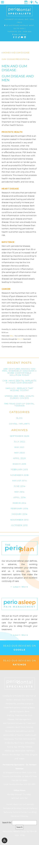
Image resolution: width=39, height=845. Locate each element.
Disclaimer (15, 816)
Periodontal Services (11, 808)
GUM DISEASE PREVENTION (15, 59)
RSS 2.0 (20, 339)
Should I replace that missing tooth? (19, 389)
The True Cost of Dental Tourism (19, 405)
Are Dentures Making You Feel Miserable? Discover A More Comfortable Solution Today (19, 372)
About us (17, 804)
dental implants (19, 424)
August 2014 (19, 481)
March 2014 (19, 503)
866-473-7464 (20, 35)
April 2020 (19, 458)
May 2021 (19, 447)
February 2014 (19, 509)
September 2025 (19, 436)
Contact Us (25, 812)
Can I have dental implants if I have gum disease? (19, 382)
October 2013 (19, 525)
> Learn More (19, 587)
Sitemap (24, 816)
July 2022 (19, 442)
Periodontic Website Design (15, 831)
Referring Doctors (11, 812)
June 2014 (19, 486)
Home (8, 804)
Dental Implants (29, 808)
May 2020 (19, 453)
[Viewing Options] (4, 840)
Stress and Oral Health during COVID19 (19, 397)
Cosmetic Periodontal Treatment (21, 723)
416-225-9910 (29, 784)
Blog (11, 336)
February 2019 (19, 470)
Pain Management (23, 719)
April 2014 (19, 497)
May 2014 (19, 492)
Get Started (28, 804)
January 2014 (19, 514)
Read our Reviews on (19, 648)
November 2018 (19, 475)
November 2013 (19, 520)
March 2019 (19, 464)
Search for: (7, 823)
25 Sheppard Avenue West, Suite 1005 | (20, 28)
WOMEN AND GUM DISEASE (16, 53)
